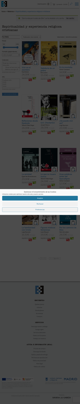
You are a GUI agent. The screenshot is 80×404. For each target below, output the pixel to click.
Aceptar (40, 198)
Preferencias (40, 210)
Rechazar (40, 204)
